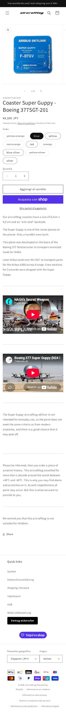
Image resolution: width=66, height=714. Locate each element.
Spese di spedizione (26, 123)
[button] (7, 13)
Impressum (14, 596)
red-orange (15, 145)
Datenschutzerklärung (20, 579)
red (32, 144)
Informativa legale (50, 706)
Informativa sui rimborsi (38, 689)
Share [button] (9, 534)
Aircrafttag (31, 685)
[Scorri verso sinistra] (25, 91)
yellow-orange (17, 136)
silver (10, 160)
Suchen (11, 571)
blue (37, 136)
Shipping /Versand (18, 588)
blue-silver (13, 152)
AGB (9, 604)
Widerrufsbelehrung (19, 612)
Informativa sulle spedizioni (24, 706)
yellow (53, 136)
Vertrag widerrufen (22, 620)
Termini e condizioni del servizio (34, 700)
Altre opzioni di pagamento (33, 208)
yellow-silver (39, 153)
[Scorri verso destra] (41, 91)
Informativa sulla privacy (35, 695)
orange (49, 145)
